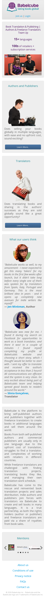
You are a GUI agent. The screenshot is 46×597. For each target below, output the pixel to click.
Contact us (23, 587)
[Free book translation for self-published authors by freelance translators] (23, 64)
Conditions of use (23, 570)
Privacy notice (23, 576)
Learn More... (23, 147)
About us (23, 565)
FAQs (23, 581)
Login (27, 16)
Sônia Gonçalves (18, 393)
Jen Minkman (16, 306)
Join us (19, 16)
